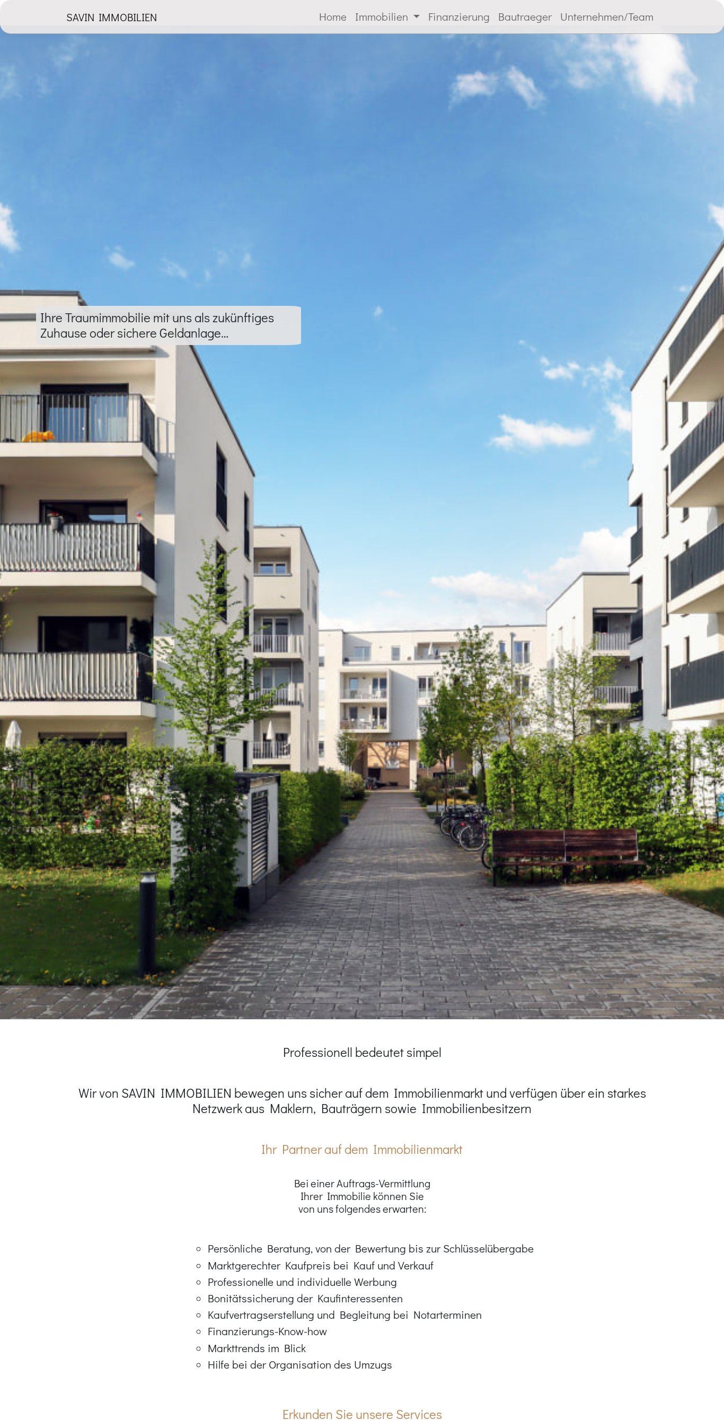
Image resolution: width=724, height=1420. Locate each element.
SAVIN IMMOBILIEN (111, 17)
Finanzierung (459, 16)
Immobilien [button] (383, 16)
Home (333, 16)
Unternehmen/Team (607, 16)
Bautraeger (525, 16)
